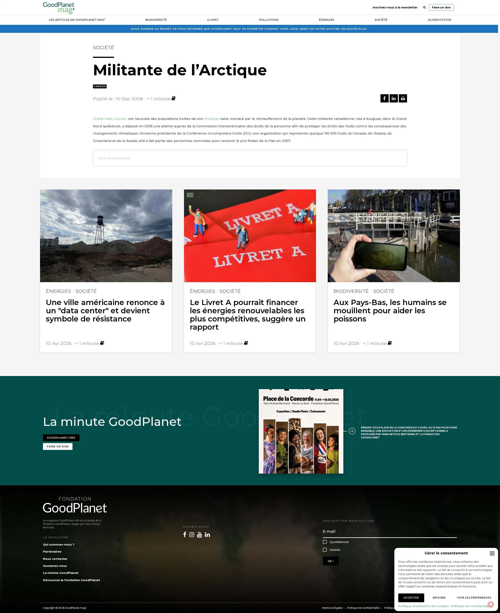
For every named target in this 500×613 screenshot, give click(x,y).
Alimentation (439, 20)
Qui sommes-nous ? (58, 544)
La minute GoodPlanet (60, 573)
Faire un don (441, 7)
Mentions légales (332, 607)
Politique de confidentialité (471, 606)
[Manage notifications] (491, 604)
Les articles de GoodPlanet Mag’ (77, 20)
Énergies (326, 20)
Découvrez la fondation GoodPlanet (71, 580)
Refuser (439, 597)
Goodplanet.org (61, 437)
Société (381, 20)
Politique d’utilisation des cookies (423, 606)
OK (330, 561)
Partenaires (52, 551)
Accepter (411, 597)
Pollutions (269, 20)
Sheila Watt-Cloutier (110, 119)
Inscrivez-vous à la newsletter (395, 7)
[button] (492, 553)
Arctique (211, 119)
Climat (213, 20)
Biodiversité (156, 20)
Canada (100, 86)
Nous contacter (55, 559)
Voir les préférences (474, 597)
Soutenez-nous (55, 566)
